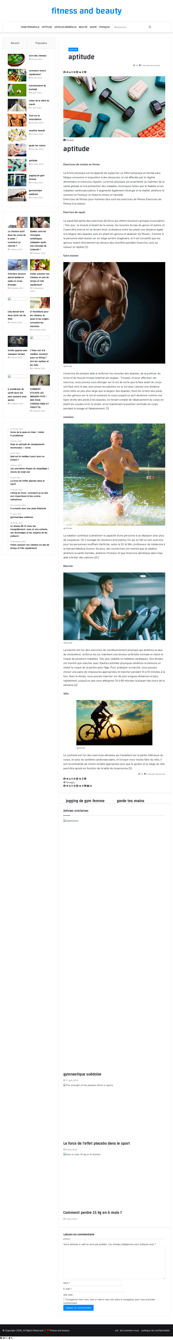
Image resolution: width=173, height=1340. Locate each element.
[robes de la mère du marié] (17, 105)
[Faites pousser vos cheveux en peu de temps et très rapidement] (40, 264)
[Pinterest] (74, 72)
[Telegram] (9, 1338)
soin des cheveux (37, 56)
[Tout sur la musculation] (17, 120)
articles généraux (65, 27)
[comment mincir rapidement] (17, 75)
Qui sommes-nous (130, 1330)
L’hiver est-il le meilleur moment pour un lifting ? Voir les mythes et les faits (39, 357)
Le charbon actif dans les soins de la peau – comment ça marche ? (17, 238)
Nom (66, 1283)
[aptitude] (17, 165)
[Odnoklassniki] (83, 72)
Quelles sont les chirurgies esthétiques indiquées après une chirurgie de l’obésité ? (38, 240)
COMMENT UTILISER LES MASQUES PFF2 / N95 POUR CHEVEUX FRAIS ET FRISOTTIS (39, 398)
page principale (30, 27)
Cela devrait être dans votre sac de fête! (17, 315)
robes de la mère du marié (39, 102)
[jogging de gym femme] (17, 180)
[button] (114, 149)
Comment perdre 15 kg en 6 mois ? (92, 1212)
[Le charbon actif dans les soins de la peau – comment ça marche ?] (18, 222)
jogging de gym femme (36, 177)
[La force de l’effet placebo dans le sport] (114, 1112)
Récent (15, 43)
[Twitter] (67, 72)
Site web (68, 1294)
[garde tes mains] (17, 150)
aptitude (47, 27)
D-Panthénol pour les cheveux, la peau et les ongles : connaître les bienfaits (40, 319)
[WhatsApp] (7, 1338)
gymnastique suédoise (82, 1074)
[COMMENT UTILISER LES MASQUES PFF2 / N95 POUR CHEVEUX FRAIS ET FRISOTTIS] (40, 380)
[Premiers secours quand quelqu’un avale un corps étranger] (18, 264)
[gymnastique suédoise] (114, 945)
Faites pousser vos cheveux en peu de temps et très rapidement (40, 279)
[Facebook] (64, 72)
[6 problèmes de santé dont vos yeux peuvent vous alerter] (18, 380)
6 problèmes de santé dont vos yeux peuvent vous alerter (17, 394)
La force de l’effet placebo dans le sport (96, 1143)
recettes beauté (37, 130)
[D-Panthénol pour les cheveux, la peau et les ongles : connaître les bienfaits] (40, 302)
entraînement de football (37, 87)
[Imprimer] (91, 786)
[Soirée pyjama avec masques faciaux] (18, 341)
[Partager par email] (88, 786)
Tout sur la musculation (35, 117)
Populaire (41, 43)
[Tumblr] (72, 72)
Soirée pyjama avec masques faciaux (17, 352)
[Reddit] (77, 72)
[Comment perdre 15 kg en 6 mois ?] (114, 1181)
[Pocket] (85, 72)
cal (116, 1330)
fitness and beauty (59, 1330)
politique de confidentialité (155, 1330)
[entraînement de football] (17, 90)
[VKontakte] (80, 72)
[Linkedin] (70, 72)
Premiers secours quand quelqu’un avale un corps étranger (17, 279)
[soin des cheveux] (17, 60)
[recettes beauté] (17, 135)
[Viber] (12, 1338)
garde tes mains (37, 145)
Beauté (83, 27)
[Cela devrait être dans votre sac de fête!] (18, 302)
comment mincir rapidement (37, 73)
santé (93, 27)
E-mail (67, 1288)
